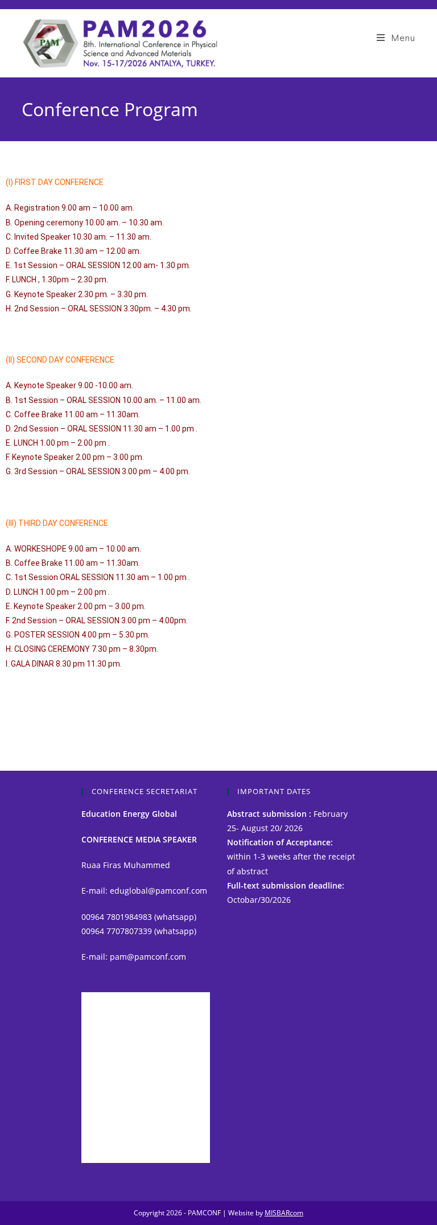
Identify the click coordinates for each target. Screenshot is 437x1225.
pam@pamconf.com (148, 956)
